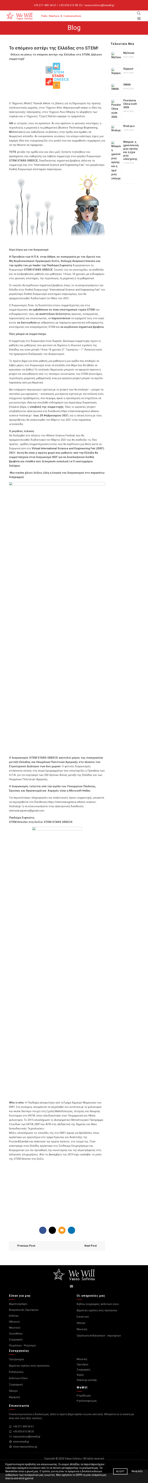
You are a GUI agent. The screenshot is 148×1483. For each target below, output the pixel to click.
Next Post (90, 1245)
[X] (52, 1230)
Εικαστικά (83, 1316)
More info (137, 1471)
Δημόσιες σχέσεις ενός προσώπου (97, 1310)
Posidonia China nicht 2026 (130, 104)
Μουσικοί (14, 1327)
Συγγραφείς (16, 1339)
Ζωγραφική (16, 1384)
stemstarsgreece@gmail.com (26, 810)
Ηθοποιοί (14, 1321)
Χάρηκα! (128, 68)
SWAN (127, 84)
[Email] (62, 1230)
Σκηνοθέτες (16, 1333)
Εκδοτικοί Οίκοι (18, 1378)
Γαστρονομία (16, 1359)
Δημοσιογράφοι (18, 1303)
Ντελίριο (129, 126)
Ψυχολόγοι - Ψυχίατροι (22, 1345)
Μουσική (82, 1329)
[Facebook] (42, 1230)
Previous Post (26, 1245)
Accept (120, 1471)
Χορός (80, 1374)
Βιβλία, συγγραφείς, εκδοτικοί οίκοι (98, 1304)
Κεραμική (14, 1397)
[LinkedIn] (71, 1230)
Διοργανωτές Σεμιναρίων (24, 1309)
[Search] (139, 13)
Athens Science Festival (60, 435)
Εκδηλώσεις (16, 1371)
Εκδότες (14, 1315)
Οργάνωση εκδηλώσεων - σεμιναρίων (99, 1335)
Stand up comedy (87, 1380)
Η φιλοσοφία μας (87, 1400)
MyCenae (128, 52)
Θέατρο (81, 1323)
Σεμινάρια (82, 1364)
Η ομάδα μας (84, 1395)
